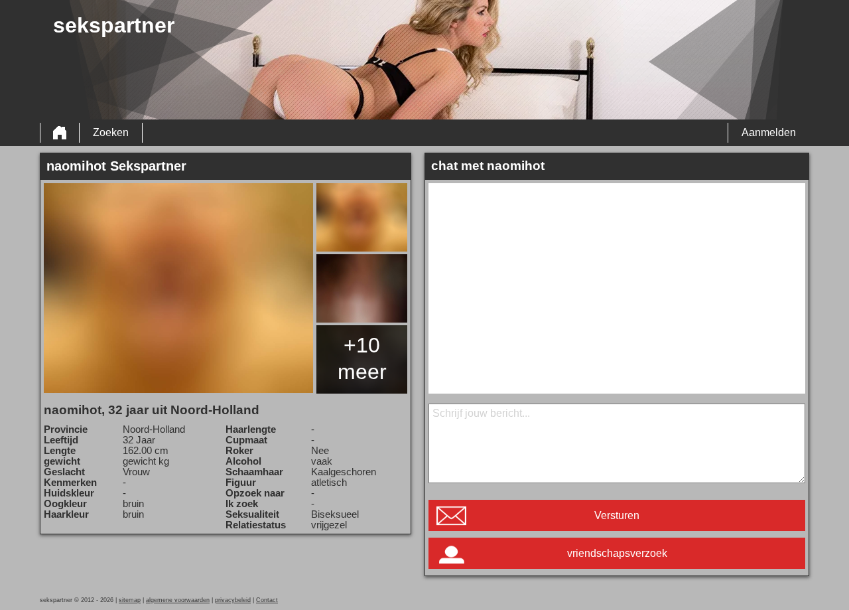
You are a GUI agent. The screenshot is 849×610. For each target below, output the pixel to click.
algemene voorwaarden (178, 600)
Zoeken (111, 132)
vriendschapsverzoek (617, 553)
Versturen (616, 515)
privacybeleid (233, 600)
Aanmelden (769, 132)
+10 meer (362, 358)
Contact (267, 600)
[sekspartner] (59, 133)
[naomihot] (178, 288)
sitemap (130, 600)
